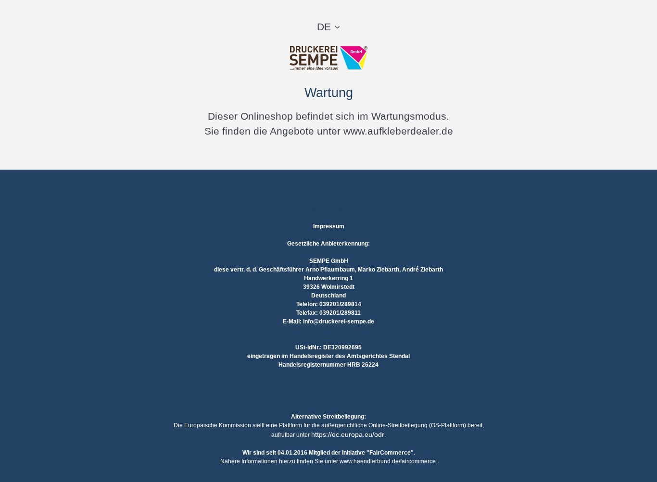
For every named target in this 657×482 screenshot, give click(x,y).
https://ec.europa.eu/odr (347, 434)
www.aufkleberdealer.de (398, 130)
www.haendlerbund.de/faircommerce (388, 461)
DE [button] (324, 26)
